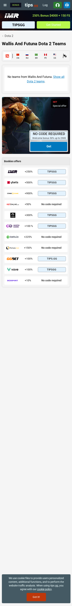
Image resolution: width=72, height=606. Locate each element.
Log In (45, 5)
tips (31, 5)
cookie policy (44, 589)
